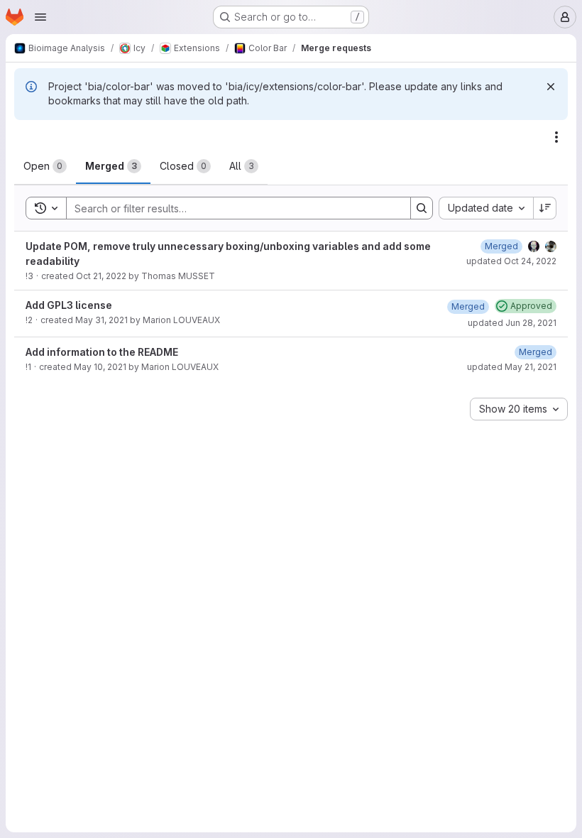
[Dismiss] (550, 86)
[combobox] (486, 208)
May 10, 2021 (100, 366)
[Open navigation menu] (40, 17)
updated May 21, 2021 (511, 366)
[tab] (45, 166)
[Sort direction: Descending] (545, 208)
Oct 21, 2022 (101, 276)
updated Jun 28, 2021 (512, 322)
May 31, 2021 (101, 320)
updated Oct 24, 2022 (511, 261)
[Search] (421, 208)
